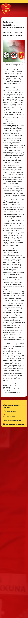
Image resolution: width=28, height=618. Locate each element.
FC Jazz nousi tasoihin (9, 411)
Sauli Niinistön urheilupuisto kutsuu (13, 424)
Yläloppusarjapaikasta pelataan (12, 420)
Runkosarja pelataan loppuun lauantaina (11, 406)
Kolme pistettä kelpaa (9, 416)
